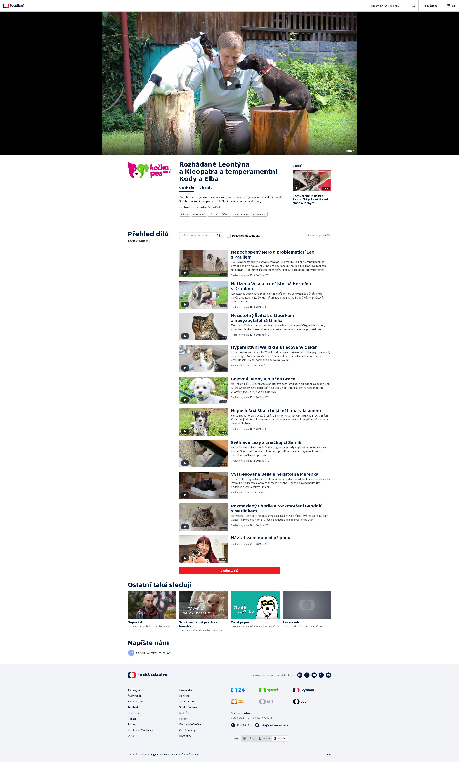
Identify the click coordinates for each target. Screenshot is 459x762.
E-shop (132, 724)
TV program (135, 690)
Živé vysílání (135, 695)
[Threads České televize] (328, 675)
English (154, 754)
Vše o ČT (133, 736)
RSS (329, 754)
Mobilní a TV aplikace (140, 730)
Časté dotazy (187, 730)
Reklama (184, 695)
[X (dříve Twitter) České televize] (321, 675)
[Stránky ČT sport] (269, 691)
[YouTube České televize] (314, 675)
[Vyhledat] (219, 235)
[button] (229, 83)
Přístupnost (192, 754)
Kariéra (183, 718)
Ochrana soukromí (172, 754)
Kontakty (185, 736)
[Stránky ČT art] (266, 702)
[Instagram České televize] (300, 675)
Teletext (133, 707)
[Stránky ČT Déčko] (237, 702)
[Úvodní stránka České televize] (148, 675)
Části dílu (206, 188)
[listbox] (264, 738)
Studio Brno (186, 701)
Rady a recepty (241, 214)
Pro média (185, 690)
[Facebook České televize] (307, 675)
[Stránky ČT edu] (299, 702)
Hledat (413, 6)
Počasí (132, 718)
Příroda (184, 214)
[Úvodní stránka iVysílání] (16, 6)
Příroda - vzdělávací (219, 214)
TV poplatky (135, 701)
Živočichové (199, 214)
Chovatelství (259, 214)
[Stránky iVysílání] (303, 691)
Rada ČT (184, 713)
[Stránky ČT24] (238, 691)
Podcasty (133, 713)
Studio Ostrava (188, 707)
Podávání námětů (190, 724)
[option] (248, 738)
